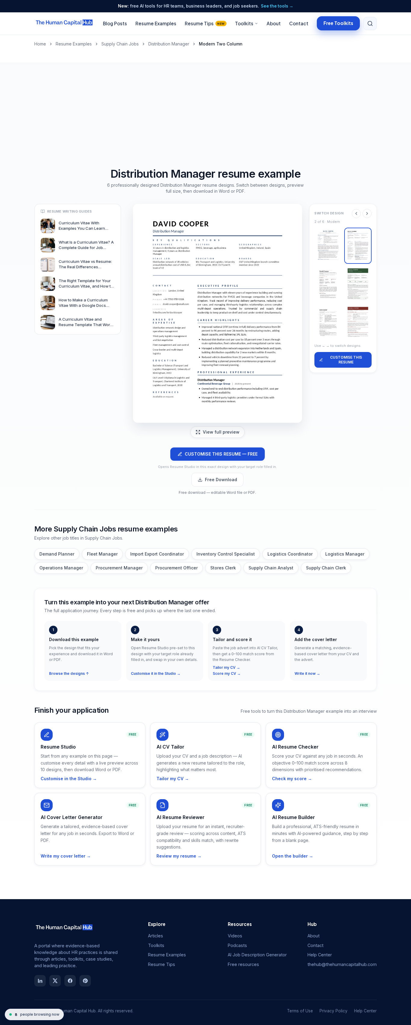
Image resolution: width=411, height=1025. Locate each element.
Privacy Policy (334, 1010)
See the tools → (277, 6)
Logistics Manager (344, 553)
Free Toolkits (338, 23)
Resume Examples (155, 23)
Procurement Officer (176, 567)
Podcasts (237, 945)
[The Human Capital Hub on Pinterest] (85, 980)
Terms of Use (300, 1010)
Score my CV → (227, 673)
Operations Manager (61, 567)
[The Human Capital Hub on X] (55, 980)
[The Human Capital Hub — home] (64, 23)
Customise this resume (346, 359)
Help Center (319, 954)
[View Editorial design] (328, 284)
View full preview (221, 432)
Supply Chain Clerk (326, 567)
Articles (155, 935)
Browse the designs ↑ (69, 673)
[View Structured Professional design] (358, 323)
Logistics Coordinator (290, 553)
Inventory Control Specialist (225, 553)
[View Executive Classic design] (328, 246)
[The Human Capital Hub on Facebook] (70, 980)
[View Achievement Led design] (358, 284)
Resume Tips (205, 23)
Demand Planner (56, 553)
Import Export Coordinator (157, 553)
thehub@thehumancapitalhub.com (342, 964)
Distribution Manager (168, 43)
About (274, 23)
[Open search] (370, 23)
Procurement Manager (119, 567)
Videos (235, 935)
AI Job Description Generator (257, 954)
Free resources (243, 964)
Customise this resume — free (221, 453)
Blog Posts (115, 23)
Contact (298, 23)
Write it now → (307, 673)
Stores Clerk (223, 567)
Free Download (221, 479)
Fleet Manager (102, 553)
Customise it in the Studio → (156, 673)
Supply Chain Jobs (120, 43)
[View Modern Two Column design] (358, 246)
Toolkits (244, 23)
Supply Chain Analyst (271, 567)
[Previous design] (356, 213)
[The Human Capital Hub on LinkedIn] (40, 980)
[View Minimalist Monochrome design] (328, 323)
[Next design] (367, 213)
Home (40, 43)
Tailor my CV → (226, 667)
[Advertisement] (205, 108)
